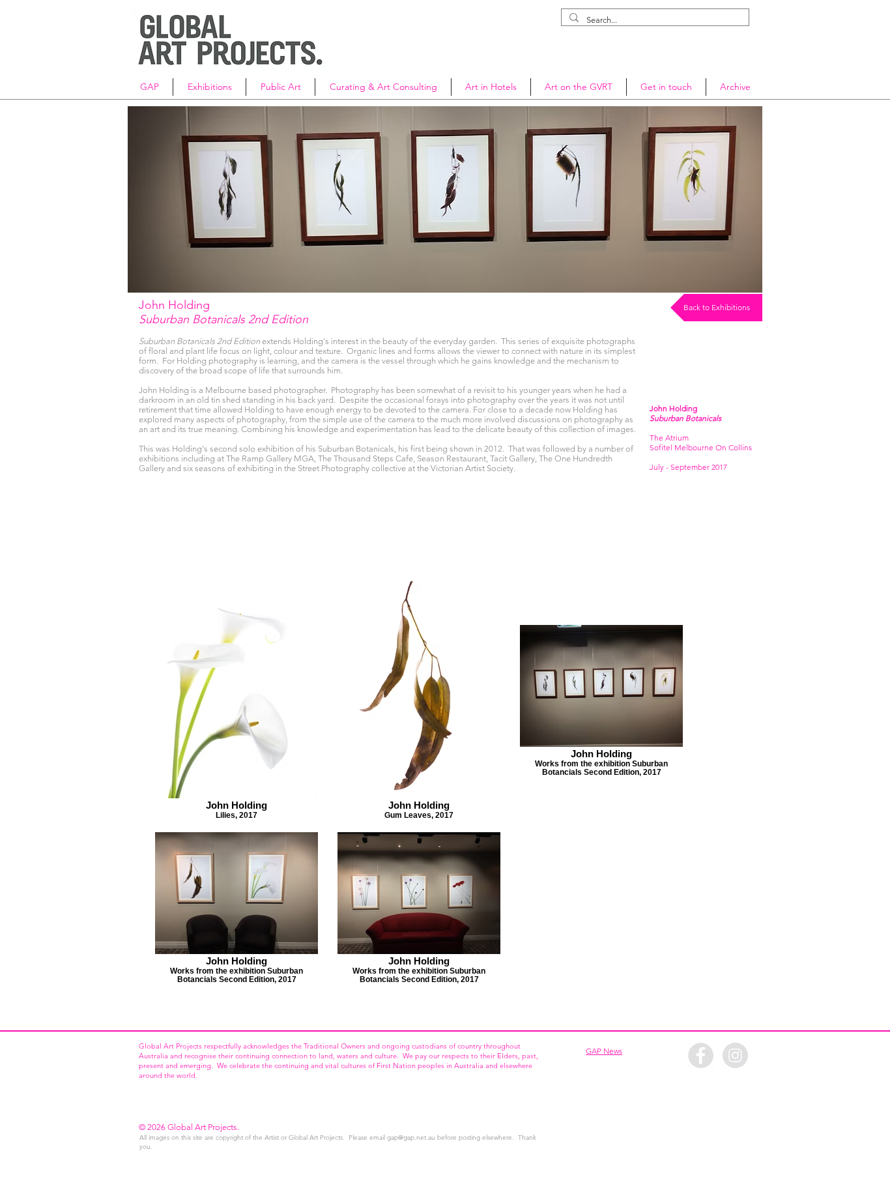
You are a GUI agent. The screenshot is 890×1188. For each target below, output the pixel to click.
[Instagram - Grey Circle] (735, 1055)
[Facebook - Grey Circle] (700, 1055)
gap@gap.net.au (411, 1137)
